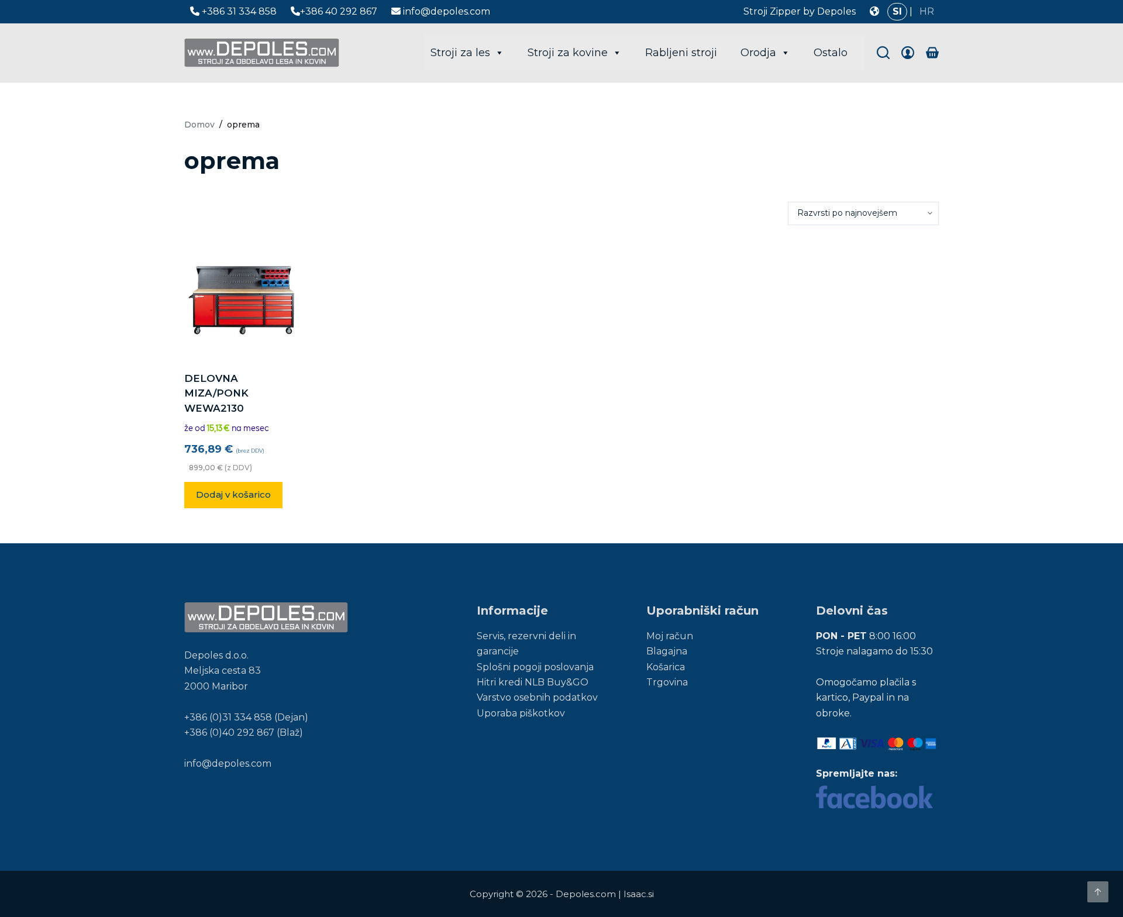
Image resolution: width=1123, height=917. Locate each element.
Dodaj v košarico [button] (233, 494)
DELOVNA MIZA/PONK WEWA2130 (216, 393)
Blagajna (666, 651)
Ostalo (831, 52)
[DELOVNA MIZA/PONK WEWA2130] (243, 298)
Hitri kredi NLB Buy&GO (532, 682)
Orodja (758, 52)
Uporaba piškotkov (521, 713)
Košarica (665, 667)
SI (897, 11)
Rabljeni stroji (681, 52)
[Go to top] (1097, 891)
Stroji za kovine (568, 52)
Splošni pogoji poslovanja (535, 667)
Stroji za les (460, 52)
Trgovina (667, 682)
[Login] (907, 52)
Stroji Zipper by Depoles (799, 11)
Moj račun (669, 636)
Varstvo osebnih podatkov (537, 697)
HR (926, 11)
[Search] (883, 52)
